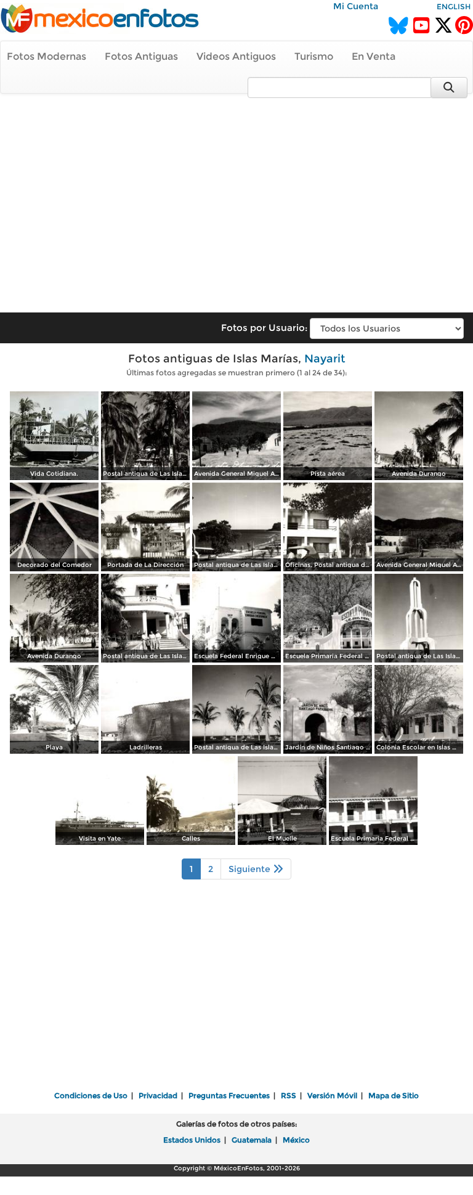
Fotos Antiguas (141, 56)
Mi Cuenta (355, 6)
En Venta (373, 56)
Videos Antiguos (236, 56)
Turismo (313, 56)
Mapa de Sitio (393, 1095)
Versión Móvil (332, 1095)
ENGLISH (454, 6)
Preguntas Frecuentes (229, 1095)
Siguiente (250, 869)
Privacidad (158, 1095)
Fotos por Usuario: (264, 327)
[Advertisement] (236, 197)
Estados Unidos (191, 1139)
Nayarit (325, 358)
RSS (288, 1095)
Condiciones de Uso (90, 1095)
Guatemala (252, 1139)
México (296, 1139)
